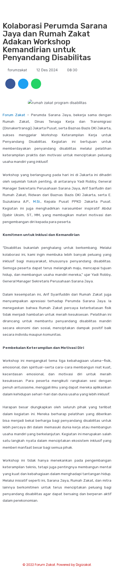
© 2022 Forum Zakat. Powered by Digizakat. (57, 564)
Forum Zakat (14, 115)
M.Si (36, 201)
